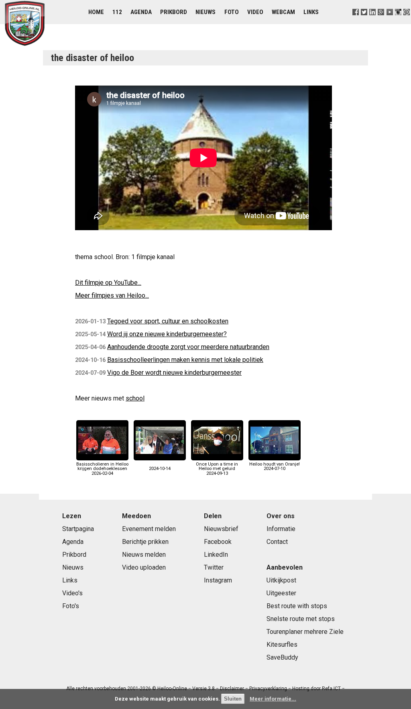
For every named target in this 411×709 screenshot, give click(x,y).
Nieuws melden (144, 554)
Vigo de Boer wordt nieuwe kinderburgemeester (174, 372)
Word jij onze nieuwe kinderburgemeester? (167, 334)
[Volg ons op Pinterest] (406, 22)
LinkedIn (216, 554)
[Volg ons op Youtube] (389, 22)
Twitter (214, 567)
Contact (277, 542)
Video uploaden (144, 567)
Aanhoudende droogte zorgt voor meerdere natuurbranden (188, 347)
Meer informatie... (273, 699)
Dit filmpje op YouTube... (108, 282)
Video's (72, 593)
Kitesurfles (282, 644)
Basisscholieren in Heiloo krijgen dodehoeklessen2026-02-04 (102, 469)
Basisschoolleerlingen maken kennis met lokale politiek (185, 360)
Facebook (218, 542)
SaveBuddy (282, 657)
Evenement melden (149, 529)
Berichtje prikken (145, 542)
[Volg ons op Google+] (381, 22)
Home (96, 12)
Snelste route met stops (301, 619)
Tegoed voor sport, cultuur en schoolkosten (167, 321)
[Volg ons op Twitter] (364, 22)
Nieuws (205, 12)
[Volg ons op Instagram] (398, 22)
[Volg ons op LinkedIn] (372, 22)
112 (117, 12)
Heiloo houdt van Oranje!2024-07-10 (274, 466)
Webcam (283, 12)
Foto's (70, 606)
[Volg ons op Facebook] (355, 22)
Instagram (218, 580)
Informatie (281, 529)
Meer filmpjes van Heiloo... (112, 295)
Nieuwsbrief (221, 529)
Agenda (141, 12)
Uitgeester (281, 593)
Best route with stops (297, 606)
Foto (231, 12)
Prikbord (173, 12)
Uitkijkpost (281, 580)
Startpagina (78, 529)
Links (311, 12)
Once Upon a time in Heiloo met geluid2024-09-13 (217, 469)
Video (255, 12)
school (135, 398)
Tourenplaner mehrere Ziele (305, 631)
